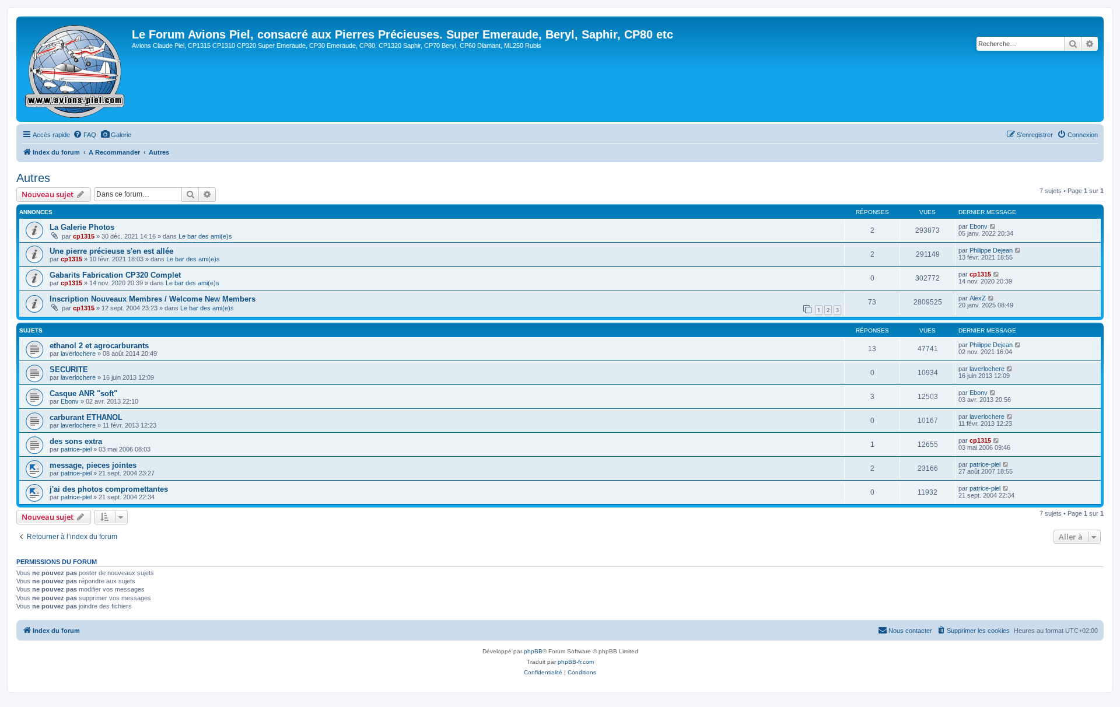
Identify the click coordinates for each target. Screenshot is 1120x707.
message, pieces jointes (93, 465)
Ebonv (979, 226)
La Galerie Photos (82, 227)
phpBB (533, 651)
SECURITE (69, 369)
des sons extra (76, 441)
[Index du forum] (75, 69)
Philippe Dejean (991, 250)
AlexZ (978, 298)
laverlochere (78, 353)
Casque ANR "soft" (83, 393)
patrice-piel (76, 449)
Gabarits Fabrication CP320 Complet (115, 275)
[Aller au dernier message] (993, 226)
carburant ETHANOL (86, 417)
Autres (33, 178)
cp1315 (83, 236)
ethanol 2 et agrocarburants (99, 345)
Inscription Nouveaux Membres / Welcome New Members (153, 299)
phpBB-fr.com (576, 662)
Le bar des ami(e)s (205, 236)
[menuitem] (84, 135)
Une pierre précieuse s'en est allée (111, 251)
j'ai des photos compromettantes (109, 489)
